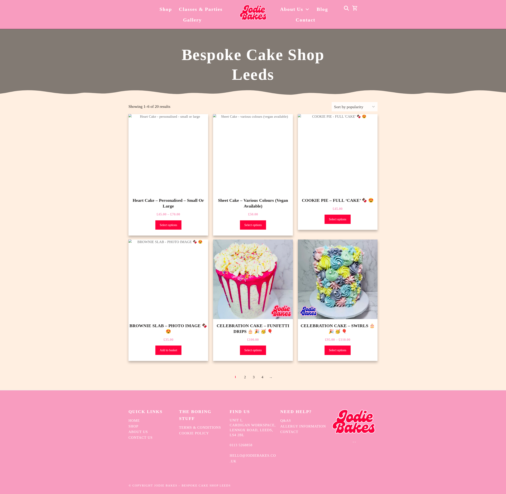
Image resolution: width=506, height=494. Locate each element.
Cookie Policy (194, 433)
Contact (289, 432)
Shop (133, 426)
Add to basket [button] (168, 350)
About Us (138, 432)
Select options (168, 225)
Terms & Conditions (200, 427)
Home (134, 421)
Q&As (285, 421)
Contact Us (140, 438)
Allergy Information (303, 426)
